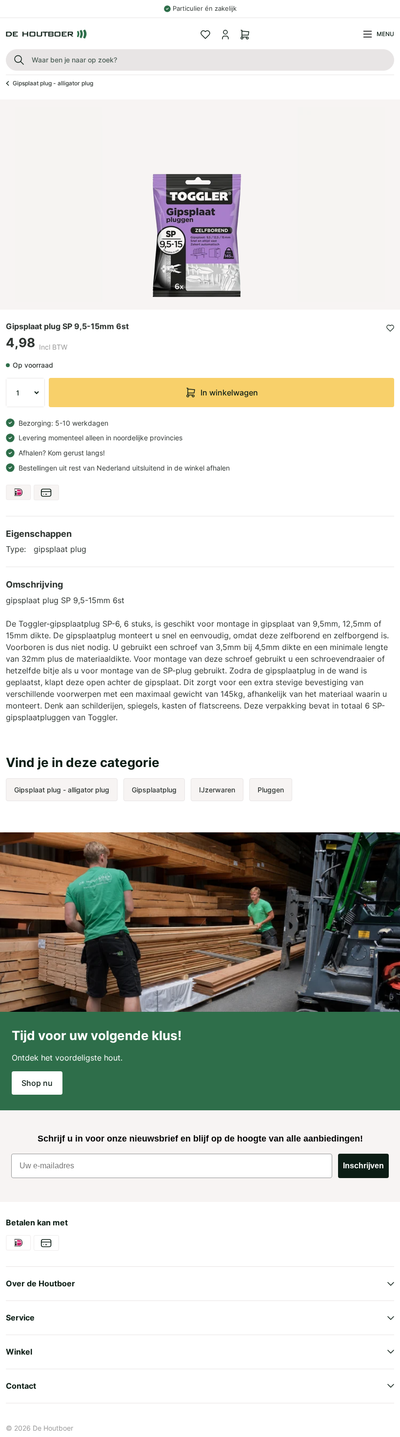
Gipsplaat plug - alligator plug (53, 83)
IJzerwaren (217, 790)
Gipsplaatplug (154, 790)
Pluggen (271, 790)
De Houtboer (53, 1428)
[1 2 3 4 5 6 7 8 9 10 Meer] (25, 392)
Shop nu (37, 1083)
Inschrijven (363, 1165)
